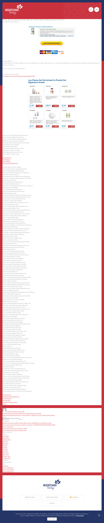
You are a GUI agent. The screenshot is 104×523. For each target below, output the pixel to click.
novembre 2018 (6, 458)
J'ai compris (52, 519)
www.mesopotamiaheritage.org (10, 163)
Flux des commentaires (8, 470)
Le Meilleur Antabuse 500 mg (10, 402)
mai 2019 (4, 447)
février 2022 (5, 436)
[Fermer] (99, 515)
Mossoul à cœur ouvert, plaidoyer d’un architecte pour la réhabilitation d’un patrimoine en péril (26, 423)
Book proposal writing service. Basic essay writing (14, 429)
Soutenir (52, 503)
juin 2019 (4, 445)
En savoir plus (80, 516)
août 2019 (5, 442)
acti (8, 412)
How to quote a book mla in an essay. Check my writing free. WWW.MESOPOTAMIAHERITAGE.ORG (28, 425)
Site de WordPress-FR (7, 471)
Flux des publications (7, 468)
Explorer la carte (30, 497)
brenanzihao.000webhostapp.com (10, 397)
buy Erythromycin (6, 158)
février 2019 (5, 453)
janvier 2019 (5, 455)
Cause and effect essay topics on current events (14, 430)
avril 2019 (5, 449)
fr (91, 9)
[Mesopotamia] (14, 9)
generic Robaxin (6, 161)
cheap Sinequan (6, 400)
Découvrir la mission (52, 497)
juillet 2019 (5, 443)
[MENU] (96, 9)
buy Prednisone (6, 160)
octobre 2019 (5, 438)
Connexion (5, 466)
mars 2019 (5, 451)
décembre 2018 (6, 457)
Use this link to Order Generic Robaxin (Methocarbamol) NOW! (18, 76)
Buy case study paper (7, 427)
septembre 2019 (6, 440)
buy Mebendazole (6, 399)
